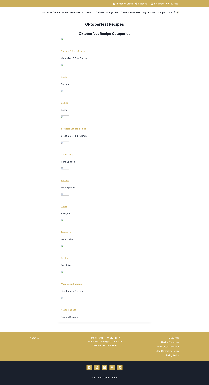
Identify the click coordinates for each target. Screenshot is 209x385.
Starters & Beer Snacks (73, 51)
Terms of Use (96, 338)
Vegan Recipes (68, 310)
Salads (64, 103)
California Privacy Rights (98, 341)
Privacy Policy (113, 338)
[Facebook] (89, 367)
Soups (64, 77)
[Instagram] (104, 367)
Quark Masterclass (130, 12)
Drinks (64, 258)
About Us (34, 338)
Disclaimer (173, 338)
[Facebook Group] (97, 367)
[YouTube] (112, 367)
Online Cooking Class (107, 12)
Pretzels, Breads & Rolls (73, 128)
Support (162, 12)
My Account (149, 12)
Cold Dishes (67, 154)
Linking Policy (172, 355)
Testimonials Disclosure (104, 345)
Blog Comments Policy (167, 351)
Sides (64, 206)
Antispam (118, 341)
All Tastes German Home (55, 12)
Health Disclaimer (170, 342)
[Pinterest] (120, 367)
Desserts (66, 232)
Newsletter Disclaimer (168, 346)
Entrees (65, 180)
